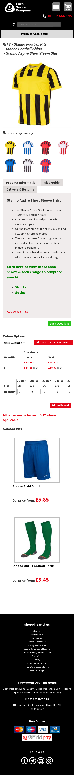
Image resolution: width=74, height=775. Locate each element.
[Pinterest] (49, 761)
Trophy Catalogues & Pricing (37, 667)
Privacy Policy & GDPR (37, 645)
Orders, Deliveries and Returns (37, 649)
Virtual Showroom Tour (37, 663)
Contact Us (37, 638)
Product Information (21, 182)
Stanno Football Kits (30, 44)
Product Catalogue (34, 34)
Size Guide (52, 182)
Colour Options (14, 336)
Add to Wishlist (17, 311)
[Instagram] (40, 761)
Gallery (37, 659)
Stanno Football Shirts (24, 49)
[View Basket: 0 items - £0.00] (68, 6)
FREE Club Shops (37, 670)
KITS (7, 44)
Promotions (37, 656)
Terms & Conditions (37, 641)
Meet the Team (37, 634)
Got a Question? (59, 323)
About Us (37, 631)
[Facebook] (24, 761)
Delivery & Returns (20, 189)
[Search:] (15, 24)
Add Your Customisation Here (53, 342)
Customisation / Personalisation (37, 652)
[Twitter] (32, 761)
